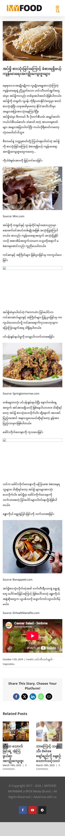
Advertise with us (45, 802)
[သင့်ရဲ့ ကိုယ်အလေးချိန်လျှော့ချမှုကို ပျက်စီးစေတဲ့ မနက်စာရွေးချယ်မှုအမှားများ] (49, 723)
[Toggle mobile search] (58, 11)
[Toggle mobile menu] (58, 7)
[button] (5, 748)
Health (29, 659)
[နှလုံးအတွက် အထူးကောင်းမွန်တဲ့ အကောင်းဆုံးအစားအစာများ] (16, 723)
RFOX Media (33, 796)
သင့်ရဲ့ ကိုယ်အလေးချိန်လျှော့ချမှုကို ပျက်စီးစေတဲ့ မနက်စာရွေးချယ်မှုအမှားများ (49, 756)
